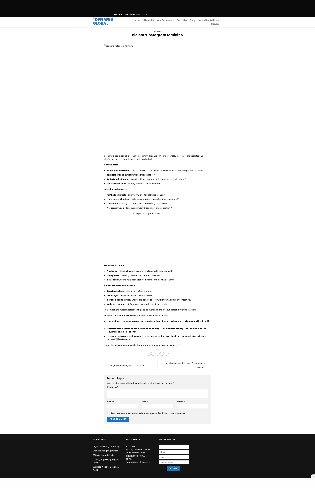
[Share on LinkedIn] (167, 354)
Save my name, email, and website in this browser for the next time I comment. (148, 413)
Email (145, 401)
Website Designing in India (105, 450)
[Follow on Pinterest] (106, 14)
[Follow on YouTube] (110, 14)
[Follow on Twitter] (99, 14)
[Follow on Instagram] (96, 14)
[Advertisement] (74, 5)
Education (157, 31)
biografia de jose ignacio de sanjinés (127, 365)
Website (181, 401)
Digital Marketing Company (106, 446)
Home (137, 20)
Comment (112, 387)
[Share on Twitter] (153, 354)
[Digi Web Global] (105, 22)
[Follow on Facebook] (94, 14)
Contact (215, 24)
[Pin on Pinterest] (162, 354)
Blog (192, 20)
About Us (149, 20)
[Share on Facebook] (149, 354)
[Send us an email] (101, 14)
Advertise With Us (208, 20)
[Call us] (103, 14)
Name (110, 401)
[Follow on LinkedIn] (108, 14)
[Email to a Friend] (158, 354)
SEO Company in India (103, 455)
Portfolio (182, 20)
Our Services (164, 20)
